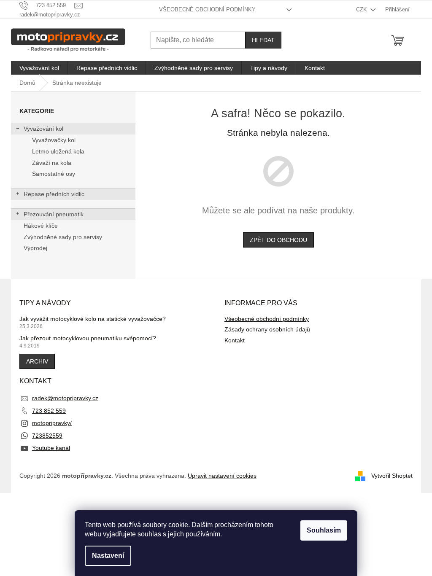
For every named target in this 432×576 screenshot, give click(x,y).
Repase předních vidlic (54, 194)
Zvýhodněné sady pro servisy (63, 237)
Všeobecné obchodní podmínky (207, 9)
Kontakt (234, 340)
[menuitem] (39, 68)
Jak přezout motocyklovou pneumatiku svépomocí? (87, 338)
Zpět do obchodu (278, 240)
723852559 (47, 435)
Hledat (263, 40)
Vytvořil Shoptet (392, 475)
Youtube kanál (51, 447)
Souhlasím (324, 530)
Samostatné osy (53, 173)
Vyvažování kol (43, 128)
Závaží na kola (51, 162)
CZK (362, 9)
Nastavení (108, 555)
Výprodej (35, 248)
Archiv (37, 361)
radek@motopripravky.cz (65, 398)
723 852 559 (49, 410)
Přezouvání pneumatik (54, 214)
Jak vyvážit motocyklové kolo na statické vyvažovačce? (92, 318)
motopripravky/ (52, 423)
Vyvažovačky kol (54, 140)
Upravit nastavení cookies (222, 475)
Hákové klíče (41, 225)
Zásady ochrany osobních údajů (267, 329)
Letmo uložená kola (58, 151)
